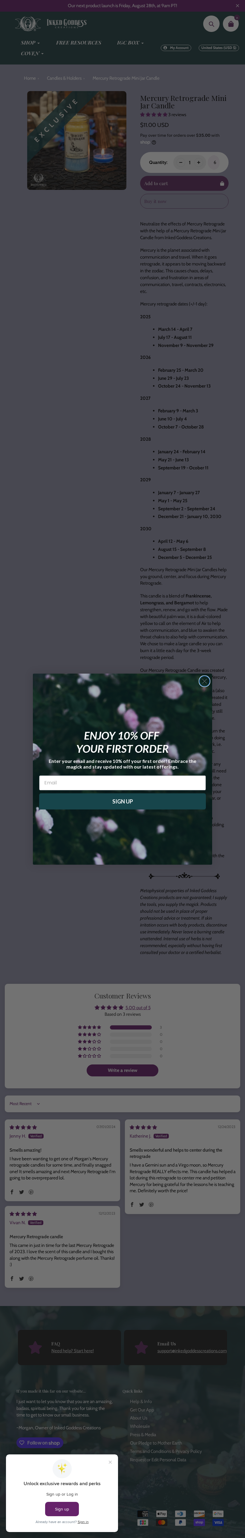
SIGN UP (122, 801)
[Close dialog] (204, 681)
